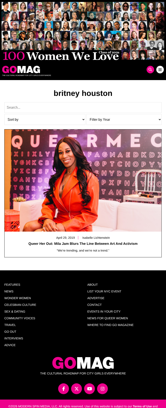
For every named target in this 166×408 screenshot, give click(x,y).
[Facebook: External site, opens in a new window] (63, 388)
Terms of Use (142, 406)
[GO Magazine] (62, 69)
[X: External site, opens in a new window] (76, 388)
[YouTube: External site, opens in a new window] (89, 388)
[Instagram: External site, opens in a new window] (102, 388)
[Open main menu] (160, 69)
